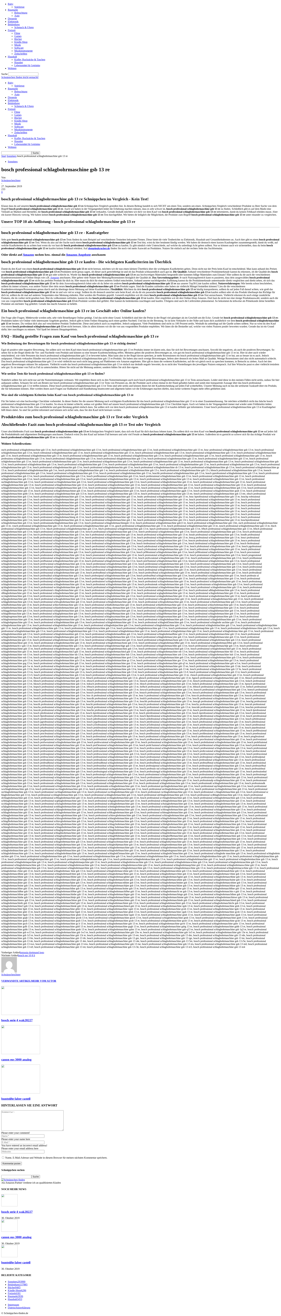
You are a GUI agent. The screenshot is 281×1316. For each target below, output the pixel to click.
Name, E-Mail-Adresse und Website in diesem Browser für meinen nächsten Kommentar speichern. (56, 1157)
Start (3, 156)
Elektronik (13, 21)
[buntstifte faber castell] (20, 1092)
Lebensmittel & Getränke (27, 65)
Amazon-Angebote (78, 254)
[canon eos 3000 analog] (20, 1053)
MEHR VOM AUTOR (43, 981)
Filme (17, 33)
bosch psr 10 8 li (26, 955)
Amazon (28, 254)
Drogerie (12, 18)
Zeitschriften (20, 53)
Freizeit (11, 30)
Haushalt (12, 56)
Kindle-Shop (20, 42)
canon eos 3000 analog (16, 1059)
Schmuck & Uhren (24, 27)
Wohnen (12, 68)
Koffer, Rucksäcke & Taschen (29, 59)
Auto (17, 15)
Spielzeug (19, 7)
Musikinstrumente (23, 50)
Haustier (18, 62)
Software (19, 47)
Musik (17, 45)
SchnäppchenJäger (10, 180)
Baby (10, 4)
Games (17, 36)
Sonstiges (11, 156)
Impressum (13, 1304)
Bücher (18, 39)
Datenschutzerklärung (19, 1307)
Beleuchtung (20, 12)
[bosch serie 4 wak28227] (20, 1014)
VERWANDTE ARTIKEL (16, 981)
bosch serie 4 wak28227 (17, 1020)
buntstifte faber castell (15, 1098)
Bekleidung (14, 24)
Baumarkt (13, 9)
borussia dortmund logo (32, 952)
